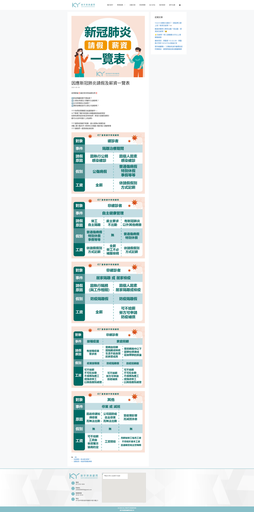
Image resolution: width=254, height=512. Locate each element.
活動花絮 (132, 5)
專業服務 (120, 5)
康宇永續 (172, 5)
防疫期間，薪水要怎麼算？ (82, 459)
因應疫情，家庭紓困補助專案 (83, 461)
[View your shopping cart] (180, 5)
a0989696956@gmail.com (84, 489)
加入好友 (152, 5)
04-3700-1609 (80, 484)
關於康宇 (110, 5)
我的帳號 (162, 5)
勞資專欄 (142, 5)
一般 (75, 457)
